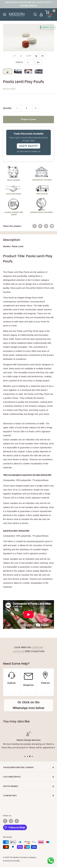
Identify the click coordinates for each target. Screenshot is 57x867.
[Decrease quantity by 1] (17, 108)
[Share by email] (52, 226)
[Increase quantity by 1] (36, 108)
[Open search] (35, 14)
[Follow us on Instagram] (11, 821)
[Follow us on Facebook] (5, 821)
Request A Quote (28, 119)
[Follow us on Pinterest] (17, 821)
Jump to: (19, 62)
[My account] (41, 14)
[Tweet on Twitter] (46, 226)
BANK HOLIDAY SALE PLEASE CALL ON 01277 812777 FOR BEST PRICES (28, 4)
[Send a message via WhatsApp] (50, 860)
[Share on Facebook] (34, 226)
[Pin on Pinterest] (40, 226)
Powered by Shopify (11, 861)
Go (38, 62)
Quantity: (7, 108)
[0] (49, 12)
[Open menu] (4, 14)
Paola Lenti (9, 89)
